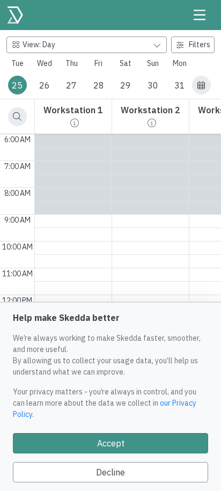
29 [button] (125, 85)
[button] (201, 85)
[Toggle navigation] (200, 15)
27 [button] (71, 85)
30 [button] (153, 85)
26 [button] (44, 85)
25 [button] (17, 85)
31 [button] (179, 85)
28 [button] (98, 85)
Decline (110, 472)
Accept (110, 443)
